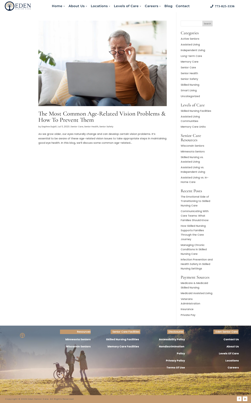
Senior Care (77, 126)
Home (57, 6)
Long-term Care (191, 56)
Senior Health (91, 126)
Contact (183, 6)
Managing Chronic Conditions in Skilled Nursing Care (194, 249)
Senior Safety (106, 126)
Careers (151, 6)
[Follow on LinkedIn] (245, 398)
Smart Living (189, 90)
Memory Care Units (193, 126)
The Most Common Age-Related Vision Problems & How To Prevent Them (102, 117)
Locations (99, 6)
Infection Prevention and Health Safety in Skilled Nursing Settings (197, 264)
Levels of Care (126, 6)
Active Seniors (190, 39)
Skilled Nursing (190, 85)
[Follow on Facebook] (239, 398)
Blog (168, 6)
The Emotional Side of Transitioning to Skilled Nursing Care (195, 201)
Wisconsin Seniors (192, 145)
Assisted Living (190, 44)
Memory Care (189, 61)
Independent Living (193, 50)
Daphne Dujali (49, 126)
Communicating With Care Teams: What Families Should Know (195, 215)
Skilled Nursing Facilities (196, 111)
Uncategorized (190, 96)
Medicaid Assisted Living (196, 293)
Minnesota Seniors (193, 151)
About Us (77, 6)
